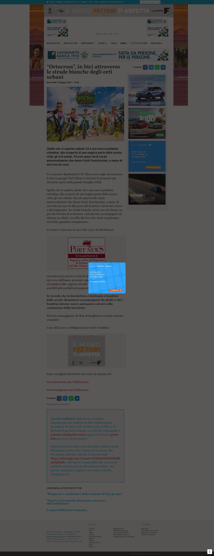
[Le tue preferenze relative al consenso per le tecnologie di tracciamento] (209, 551)
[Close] (125, 262)
